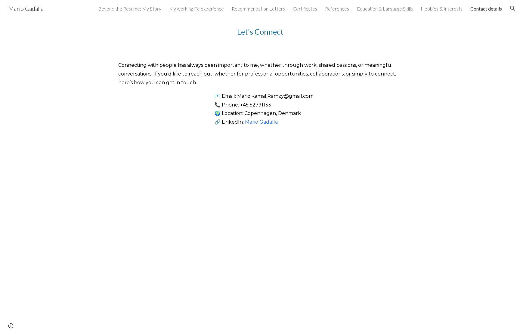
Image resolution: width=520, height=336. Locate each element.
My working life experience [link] (196, 8)
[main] (275, 31)
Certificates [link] (305, 8)
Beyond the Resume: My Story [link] (129, 8)
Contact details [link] (486, 8)
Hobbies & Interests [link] (442, 8)
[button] (513, 8)
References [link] (337, 8)
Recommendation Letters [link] (258, 8)
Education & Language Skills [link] (385, 8)
